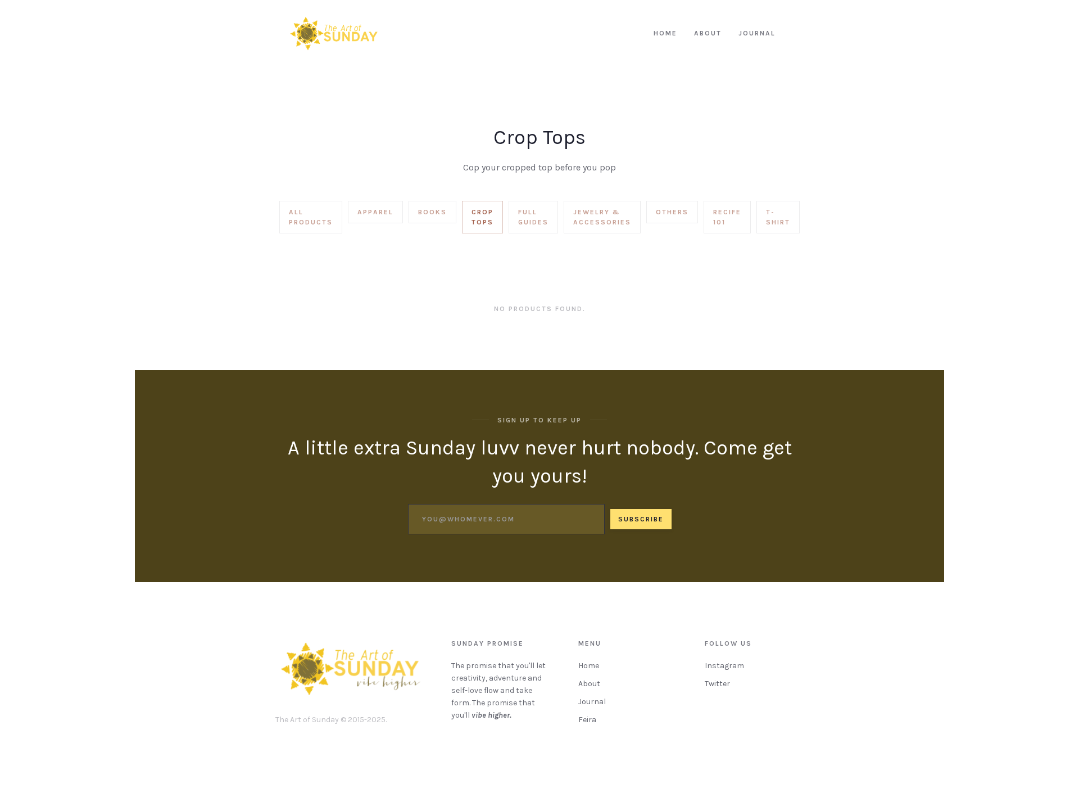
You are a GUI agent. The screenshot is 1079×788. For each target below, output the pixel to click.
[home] (334, 33)
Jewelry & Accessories (602, 217)
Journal (592, 701)
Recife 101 (727, 217)
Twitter (717, 683)
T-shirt (778, 217)
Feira (587, 719)
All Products (311, 217)
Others (672, 212)
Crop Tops (482, 217)
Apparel (375, 212)
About (589, 683)
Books (432, 212)
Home (588, 665)
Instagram (724, 665)
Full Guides (533, 217)
